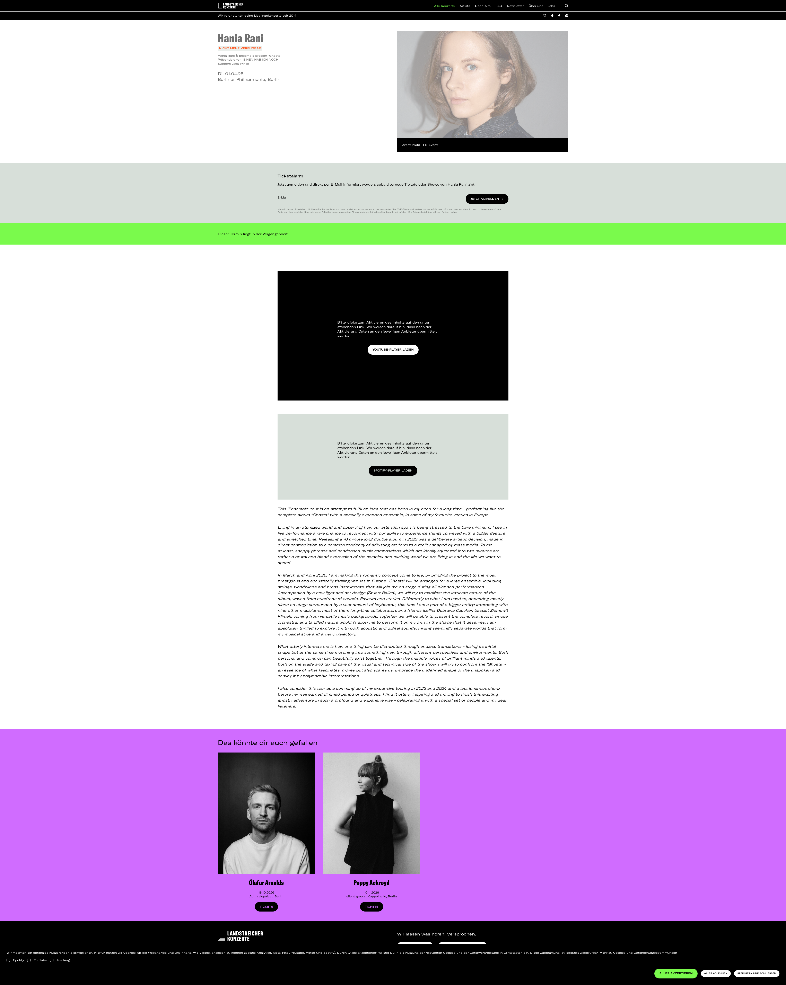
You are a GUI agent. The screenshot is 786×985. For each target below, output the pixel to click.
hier (455, 212)
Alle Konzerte (444, 6)
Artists (465, 6)
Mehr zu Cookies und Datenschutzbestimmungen (638, 953)
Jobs (551, 6)
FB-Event (430, 145)
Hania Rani (241, 38)
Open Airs (483, 6)
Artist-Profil (411, 145)
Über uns (536, 6)
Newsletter (515, 6)
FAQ (499, 6)
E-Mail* (283, 197)
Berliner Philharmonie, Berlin (249, 79)
